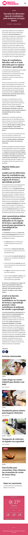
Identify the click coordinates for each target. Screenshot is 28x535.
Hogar (14, 10)
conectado (17, 485)
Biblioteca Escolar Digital (8, 531)
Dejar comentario (17, 24)
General (9, 435)
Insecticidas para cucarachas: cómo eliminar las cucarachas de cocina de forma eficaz (14, 471)
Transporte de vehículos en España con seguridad (13, 440)
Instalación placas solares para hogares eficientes (13, 412)
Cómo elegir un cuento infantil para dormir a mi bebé (13, 382)
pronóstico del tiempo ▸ (14, 518)
